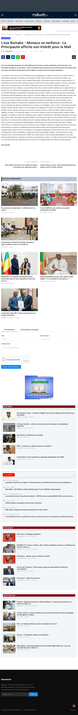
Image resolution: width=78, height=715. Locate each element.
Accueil (3, 34)
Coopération (18, 34)
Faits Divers (19, 21)
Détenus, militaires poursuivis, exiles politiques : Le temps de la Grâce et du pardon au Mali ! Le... (44, 603)
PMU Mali (10, 21)
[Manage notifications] (74, 705)
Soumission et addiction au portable (30, 435)
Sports (73, 21)
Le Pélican (19, 448)
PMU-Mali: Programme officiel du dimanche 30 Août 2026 (26, 510)
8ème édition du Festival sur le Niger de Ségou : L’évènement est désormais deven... (21, 166)
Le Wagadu (4, 317)
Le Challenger (20, 536)
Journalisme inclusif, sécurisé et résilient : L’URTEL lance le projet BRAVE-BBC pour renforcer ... (40, 496)
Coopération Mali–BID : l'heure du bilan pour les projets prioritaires (18, 314)
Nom (2, 336)
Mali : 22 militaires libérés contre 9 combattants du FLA (37, 624)
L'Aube (42, 281)
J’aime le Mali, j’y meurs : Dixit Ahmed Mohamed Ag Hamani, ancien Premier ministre (57, 166)
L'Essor (18, 417)
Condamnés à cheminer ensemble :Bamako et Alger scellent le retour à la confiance (17, 243)
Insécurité (65, 21)
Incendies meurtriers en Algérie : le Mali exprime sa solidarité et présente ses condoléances (38, 482)
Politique (39, 21)
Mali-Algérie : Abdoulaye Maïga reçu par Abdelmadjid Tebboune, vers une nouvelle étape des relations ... (43, 647)
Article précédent (32, 162)
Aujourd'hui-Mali (20, 549)
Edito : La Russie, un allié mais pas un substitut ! (34, 446)
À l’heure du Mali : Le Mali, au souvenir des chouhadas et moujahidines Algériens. (42, 425)
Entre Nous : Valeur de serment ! (28, 578)
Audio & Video (29, 21)
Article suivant (45, 162)
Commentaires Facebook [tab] (29, 330)
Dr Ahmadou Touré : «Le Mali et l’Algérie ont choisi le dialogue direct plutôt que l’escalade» (45, 414)
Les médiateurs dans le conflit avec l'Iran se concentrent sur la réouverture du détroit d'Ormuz (39, 517)
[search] (75, 15)
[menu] (2, 15)
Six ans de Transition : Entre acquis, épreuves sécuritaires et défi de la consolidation (42, 568)
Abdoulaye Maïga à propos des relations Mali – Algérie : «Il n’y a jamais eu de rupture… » (57, 278)
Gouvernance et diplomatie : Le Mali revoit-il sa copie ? (18, 209)
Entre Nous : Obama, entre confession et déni (33, 556)
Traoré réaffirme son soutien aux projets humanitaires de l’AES (54, 209)
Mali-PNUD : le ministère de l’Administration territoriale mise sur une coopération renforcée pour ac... (18, 279)
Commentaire (5, 344)
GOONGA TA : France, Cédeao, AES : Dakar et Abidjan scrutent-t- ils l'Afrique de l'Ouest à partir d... (46, 546)
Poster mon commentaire (11, 367)
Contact (72, 710)
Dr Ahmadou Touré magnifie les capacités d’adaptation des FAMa (40, 457)
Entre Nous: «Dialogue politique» (29, 534)
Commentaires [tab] (9, 330)
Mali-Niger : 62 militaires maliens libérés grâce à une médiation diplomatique (32, 489)
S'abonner (33, 694)
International (56, 21)
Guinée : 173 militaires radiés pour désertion (33, 635)
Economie (47, 21)
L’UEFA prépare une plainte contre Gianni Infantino (23, 503)
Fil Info (3, 21)
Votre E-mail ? (44, 336)
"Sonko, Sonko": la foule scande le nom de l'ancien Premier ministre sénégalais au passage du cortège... (45, 614)
